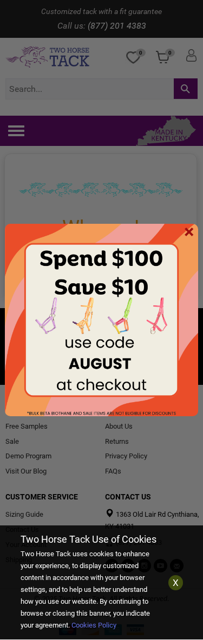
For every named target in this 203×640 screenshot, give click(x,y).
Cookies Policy (93, 625)
